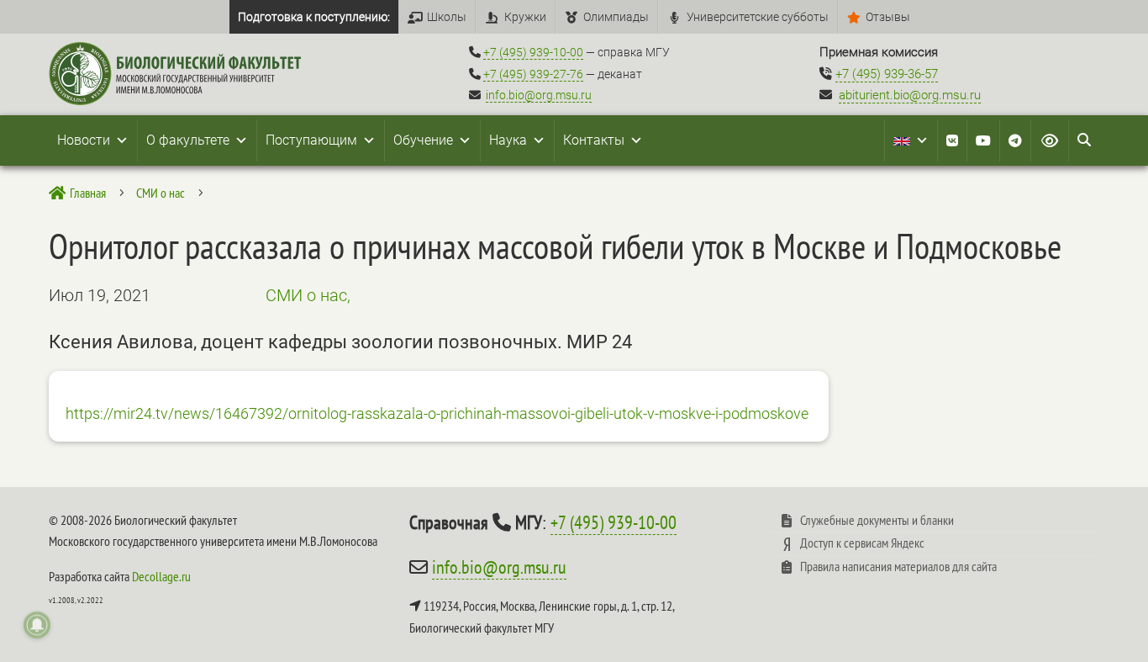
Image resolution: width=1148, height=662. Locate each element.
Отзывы (888, 17)
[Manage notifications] (37, 625)
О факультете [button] (187, 140)
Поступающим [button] (311, 140)
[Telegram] (1015, 140)
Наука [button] (508, 140)
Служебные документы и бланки (877, 519)
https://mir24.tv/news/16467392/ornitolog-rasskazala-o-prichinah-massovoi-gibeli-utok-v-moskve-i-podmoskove (437, 413)
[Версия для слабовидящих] (1049, 140)
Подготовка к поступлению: (314, 17)
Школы (446, 17)
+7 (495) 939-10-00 (533, 52)
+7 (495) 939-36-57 (886, 74)
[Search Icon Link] (1084, 140)
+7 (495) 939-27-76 (533, 74)
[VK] (952, 140)
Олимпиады (616, 17)
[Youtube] (983, 140)
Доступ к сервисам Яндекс (862, 542)
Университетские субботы (758, 17)
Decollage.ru (161, 576)
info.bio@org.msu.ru (539, 95)
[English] (911, 140)
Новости (83, 140)
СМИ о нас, (308, 295)
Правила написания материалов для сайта (898, 566)
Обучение (423, 140)
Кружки (525, 17)
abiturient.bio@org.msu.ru (910, 95)
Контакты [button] (593, 140)
